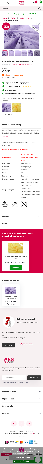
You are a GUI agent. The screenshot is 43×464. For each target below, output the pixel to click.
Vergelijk (8, 114)
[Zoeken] (39, 8)
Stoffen (13, 18)
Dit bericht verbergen (21, 457)
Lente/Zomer (25, 18)
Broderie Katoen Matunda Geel (16, 257)
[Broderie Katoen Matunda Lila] (6, 107)
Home (4, 18)
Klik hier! (5, 136)
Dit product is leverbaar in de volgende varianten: (18, 99)
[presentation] (3, 37)
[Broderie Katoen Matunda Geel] (16, 107)
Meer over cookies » (22, 462)
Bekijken (15, 267)
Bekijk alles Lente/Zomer (22, 64)
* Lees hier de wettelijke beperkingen (15, 382)
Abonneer (34, 378)
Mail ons (8, 345)
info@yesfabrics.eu (25, 344)
